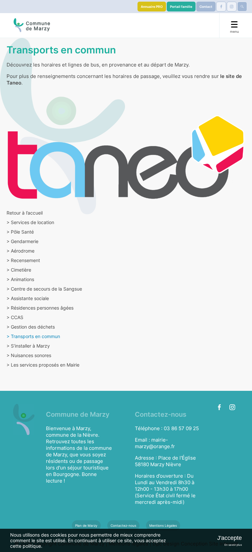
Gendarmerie (22, 241)
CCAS (15, 317)
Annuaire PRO (152, 7)
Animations (20, 279)
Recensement (23, 260)
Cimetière (19, 270)
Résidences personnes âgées (40, 308)
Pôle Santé (20, 232)
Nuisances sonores (29, 355)
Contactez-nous (123, 525)
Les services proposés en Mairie (43, 365)
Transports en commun (33, 336)
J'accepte (229, 538)
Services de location (30, 222)
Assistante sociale (28, 298)
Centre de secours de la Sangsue (44, 289)
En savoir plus (233, 544)
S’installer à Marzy (28, 346)
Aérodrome (20, 251)
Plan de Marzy (86, 525)
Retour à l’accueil (25, 213)
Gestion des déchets (31, 327)
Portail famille (181, 7)
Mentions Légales (163, 525)
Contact (206, 7)
